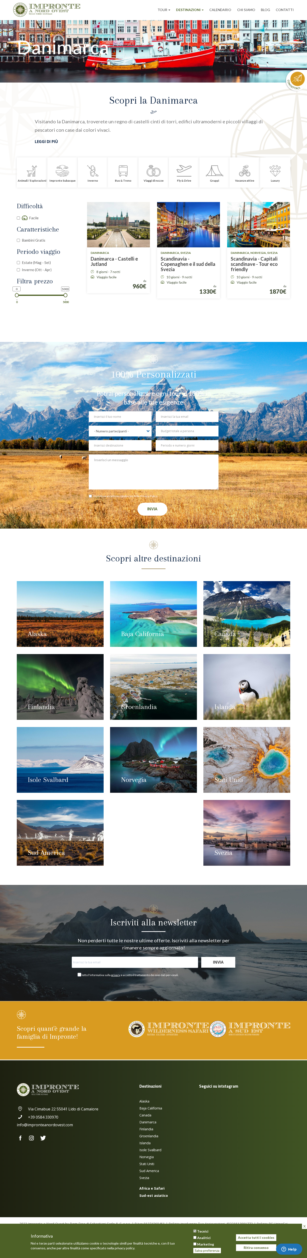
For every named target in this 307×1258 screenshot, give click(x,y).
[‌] (22, 1138)
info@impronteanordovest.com (45, 1124)
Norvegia (134, 780)
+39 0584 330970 (43, 1117)
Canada (225, 634)
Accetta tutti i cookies (256, 1237)
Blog (265, 10)
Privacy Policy (149, 496)
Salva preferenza (207, 1250)
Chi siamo (246, 10)
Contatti (285, 10)
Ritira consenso (256, 1248)
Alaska (37, 634)
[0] (17, 295)
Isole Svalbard (48, 780)
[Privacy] (91, 496)
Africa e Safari (152, 1188)
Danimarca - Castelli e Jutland (114, 261)
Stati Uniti (228, 780)
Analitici (204, 1238)
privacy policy (124, 1248)
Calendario (220, 10)
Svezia (223, 853)
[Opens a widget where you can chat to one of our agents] (289, 1250)
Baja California (142, 634)
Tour (163, 10)
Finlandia (41, 707)
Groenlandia (139, 707)
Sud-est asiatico (153, 1195)
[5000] (66, 295)
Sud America (46, 853)
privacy (115, 975)
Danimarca (147, 1122)
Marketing (205, 1244)
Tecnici (202, 1231)
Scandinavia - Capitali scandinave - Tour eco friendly (254, 264)
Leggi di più (46, 141)
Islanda (224, 707)
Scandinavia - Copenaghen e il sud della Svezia (188, 264)
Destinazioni (188, 10)
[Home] (48, 10)
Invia (152, 509)
